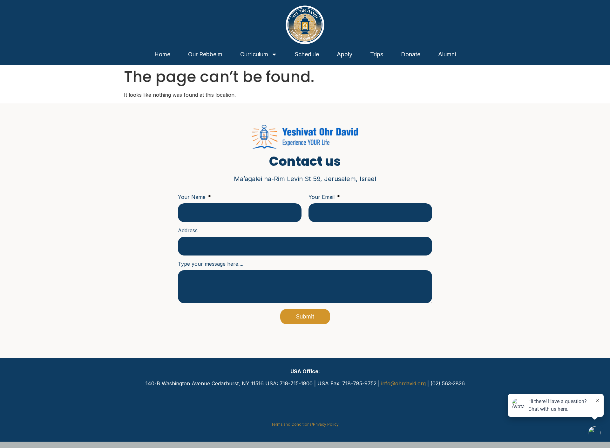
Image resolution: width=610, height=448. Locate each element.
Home (162, 54)
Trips (376, 54)
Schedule (307, 54)
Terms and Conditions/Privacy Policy (305, 424)
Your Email (322, 197)
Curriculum (254, 54)
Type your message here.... (210, 264)
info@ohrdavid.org (403, 383)
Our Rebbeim (205, 54)
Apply (344, 54)
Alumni (447, 54)
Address (188, 231)
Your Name (192, 197)
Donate (410, 54)
